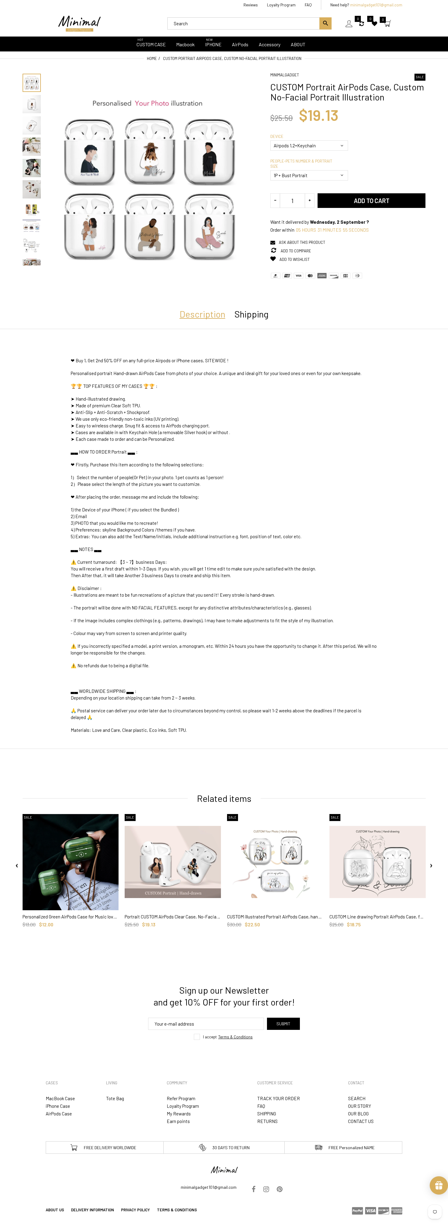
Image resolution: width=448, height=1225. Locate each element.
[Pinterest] (280, 1189)
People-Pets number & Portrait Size (301, 164)
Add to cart (371, 200)
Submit (283, 1023)
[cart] (387, 24)
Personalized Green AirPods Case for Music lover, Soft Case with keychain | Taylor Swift (71, 916)
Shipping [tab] (251, 314)
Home (152, 58)
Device (276, 136)
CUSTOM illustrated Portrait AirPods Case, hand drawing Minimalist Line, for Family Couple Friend (275, 916)
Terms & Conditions (235, 1036)
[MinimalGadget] (79, 23)
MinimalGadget (284, 74)
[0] (362, 23)
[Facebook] (254, 1189)
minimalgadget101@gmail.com (376, 4)
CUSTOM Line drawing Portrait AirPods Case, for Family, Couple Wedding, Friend (377, 916)
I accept (228, 1036)
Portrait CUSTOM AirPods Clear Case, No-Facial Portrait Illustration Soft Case (173, 916)
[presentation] (17, 865)
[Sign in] (349, 23)
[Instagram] (266, 1189)
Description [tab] (202, 314)
